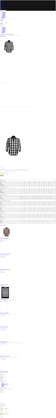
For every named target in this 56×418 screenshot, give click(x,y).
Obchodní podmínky (3, 383)
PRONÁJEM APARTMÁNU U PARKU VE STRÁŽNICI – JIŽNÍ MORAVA (28, 402)
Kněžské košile (2, 4)
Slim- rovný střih (12, 35)
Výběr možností (3, 272)
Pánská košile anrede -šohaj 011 (4, 284)
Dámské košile (2, 3)
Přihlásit (2, 9)
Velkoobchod (2, 386)
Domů (0, 35)
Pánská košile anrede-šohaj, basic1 (4, 341)
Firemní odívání (3, 17)
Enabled (4, 405)
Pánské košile (2, 1)
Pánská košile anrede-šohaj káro (4, 371)
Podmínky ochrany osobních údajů (4, 384)
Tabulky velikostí (1, 179)
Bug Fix (1, 36)
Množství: (1, 174)
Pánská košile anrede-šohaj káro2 (4, 238)
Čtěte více (1, 241)
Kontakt (2, 386)
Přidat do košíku (1, 175)
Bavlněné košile (9, 35)
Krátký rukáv (4, 12)
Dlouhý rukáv (4, 2)
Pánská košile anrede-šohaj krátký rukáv (5, 269)
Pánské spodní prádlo (3, 6)
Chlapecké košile (4, 13)
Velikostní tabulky (3, 385)
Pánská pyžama (3, 16)
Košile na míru (2, 7)
